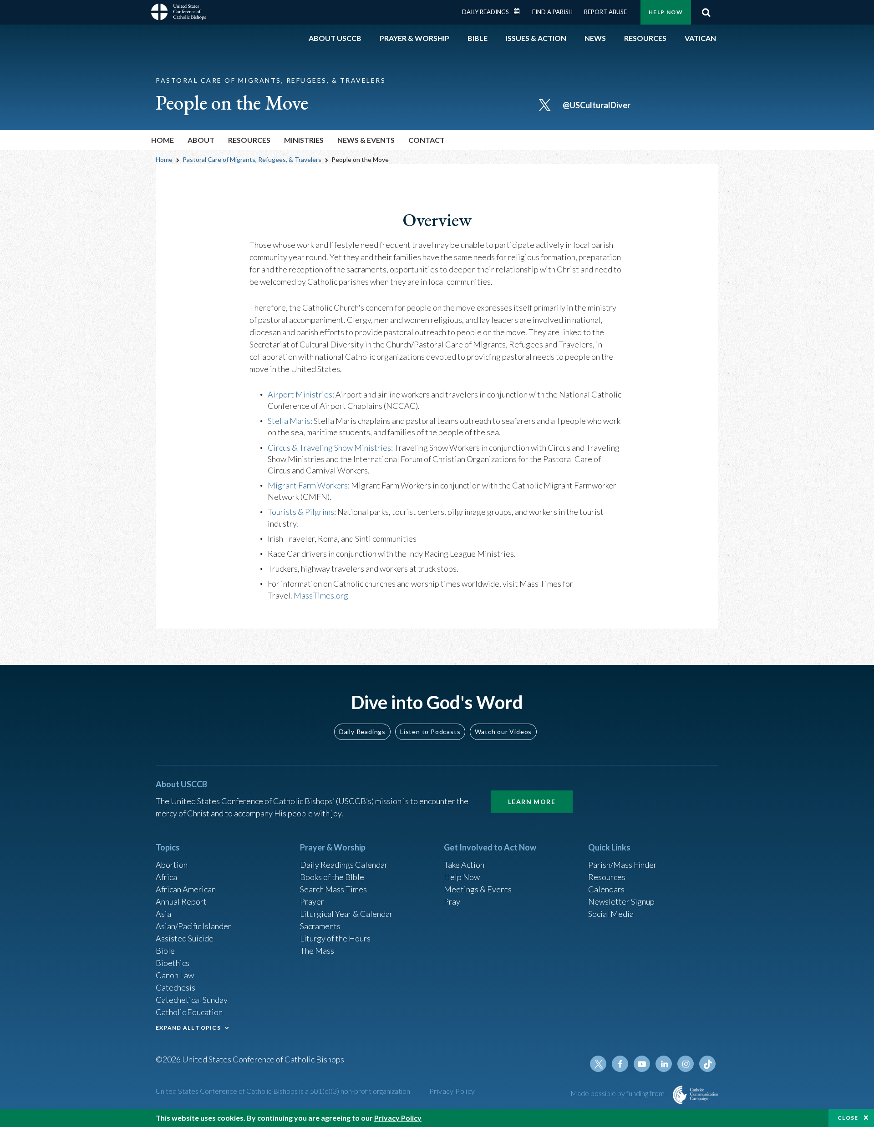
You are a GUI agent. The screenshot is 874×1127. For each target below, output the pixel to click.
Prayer (312, 901)
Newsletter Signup (621, 901)
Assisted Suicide (184, 938)
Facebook (620, 1064)
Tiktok (707, 1064)
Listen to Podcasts (430, 731)
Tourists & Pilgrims (301, 512)
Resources (606, 877)
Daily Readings (485, 11)
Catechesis (175, 987)
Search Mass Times (333, 889)
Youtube (642, 1064)
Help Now (666, 12)
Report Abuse (605, 11)
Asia (163, 914)
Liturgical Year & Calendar (346, 914)
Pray (452, 901)
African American (186, 889)
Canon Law (175, 975)
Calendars (606, 889)
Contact (426, 140)
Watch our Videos (503, 731)
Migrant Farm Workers (308, 485)
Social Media (611, 914)
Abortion (172, 865)
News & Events (366, 140)
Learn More (531, 801)
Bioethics (172, 963)
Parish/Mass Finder (622, 865)
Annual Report (181, 901)
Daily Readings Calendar (520, 11)
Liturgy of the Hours (335, 938)
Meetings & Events (478, 889)
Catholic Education (189, 1012)
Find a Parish (552, 11)
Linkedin (664, 1064)
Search (706, 12)
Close (848, 1117)
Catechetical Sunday (192, 1000)
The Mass (317, 951)
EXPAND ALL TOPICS (188, 1027)
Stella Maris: (290, 421)
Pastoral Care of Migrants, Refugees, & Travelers (252, 159)
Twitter (598, 1064)
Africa (166, 877)
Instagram (685, 1064)
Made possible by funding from (618, 1093)
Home (162, 140)
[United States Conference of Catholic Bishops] (178, 13)
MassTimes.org (321, 595)
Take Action (464, 865)
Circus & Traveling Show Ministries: (330, 448)
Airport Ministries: (301, 394)
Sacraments (320, 926)
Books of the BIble (332, 877)
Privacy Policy (452, 1091)
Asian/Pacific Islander (193, 926)
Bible (165, 951)
